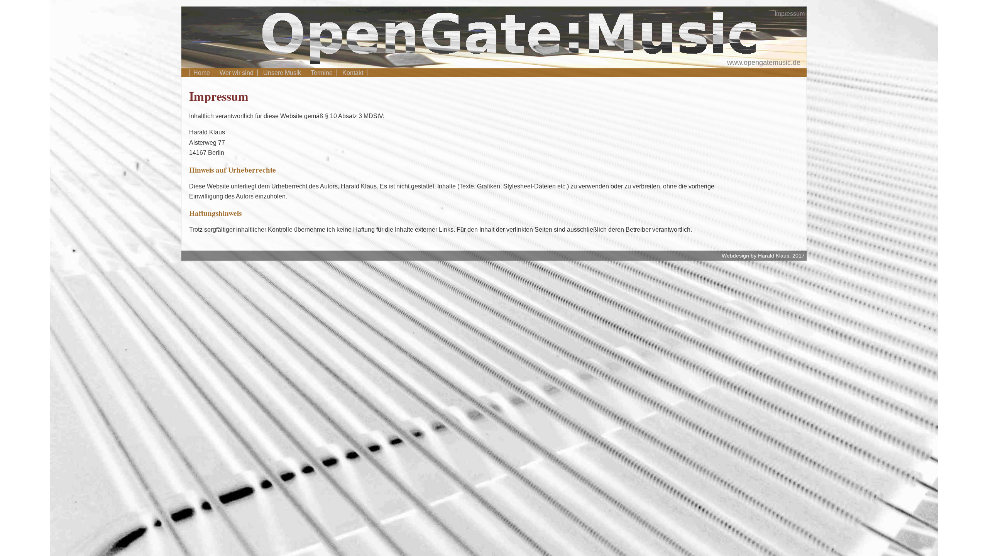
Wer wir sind (237, 73)
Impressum (790, 13)
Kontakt (352, 73)
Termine (322, 73)
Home (201, 73)
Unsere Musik (282, 73)
